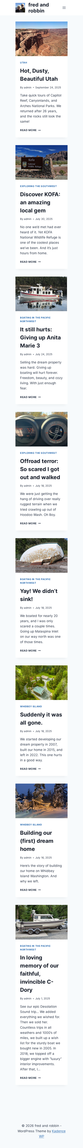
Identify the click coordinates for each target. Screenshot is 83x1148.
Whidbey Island (31, 706)
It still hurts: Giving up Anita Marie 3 (40, 337)
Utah (23, 62)
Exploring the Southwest (38, 186)
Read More (30, 130)
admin (27, 87)
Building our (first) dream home (36, 841)
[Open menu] (64, 8)
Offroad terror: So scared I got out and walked (40, 469)
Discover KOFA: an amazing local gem (40, 202)
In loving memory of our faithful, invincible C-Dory (39, 973)
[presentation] (41, 39)
